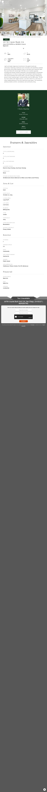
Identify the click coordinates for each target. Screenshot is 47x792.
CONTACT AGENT (23, 132)
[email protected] (37, 36)
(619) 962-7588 (23, 119)
